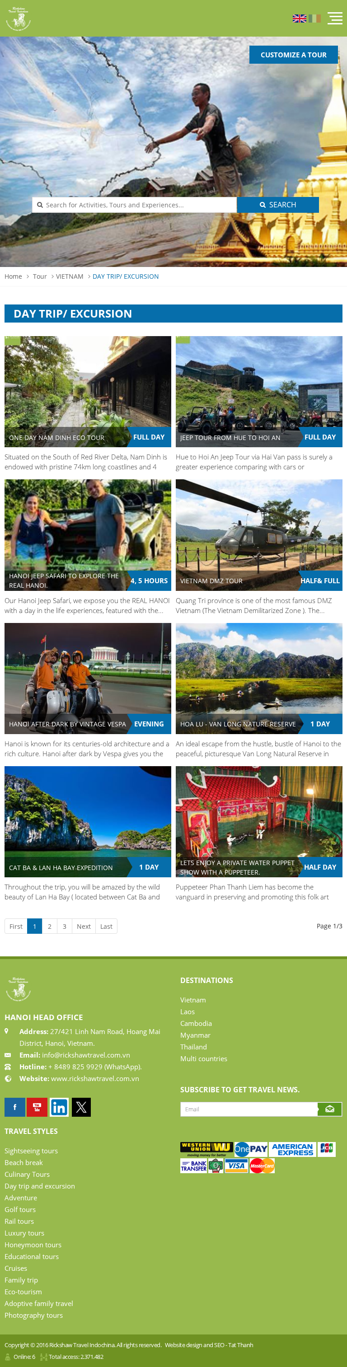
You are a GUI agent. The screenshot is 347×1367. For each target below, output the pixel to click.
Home (13, 276)
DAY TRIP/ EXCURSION (126, 276)
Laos (187, 1011)
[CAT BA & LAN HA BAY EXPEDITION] (88, 821)
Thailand (193, 1046)
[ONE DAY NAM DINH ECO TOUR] (88, 391)
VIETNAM (70, 276)
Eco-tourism (23, 1291)
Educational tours (32, 1256)
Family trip (21, 1279)
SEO (219, 1345)
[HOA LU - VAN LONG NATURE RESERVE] (259, 678)
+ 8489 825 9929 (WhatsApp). (94, 1066)
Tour (40, 276)
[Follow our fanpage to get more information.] (15, 1107)
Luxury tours (24, 1232)
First (16, 926)
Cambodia (196, 1023)
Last (106, 926)
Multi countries (203, 1058)
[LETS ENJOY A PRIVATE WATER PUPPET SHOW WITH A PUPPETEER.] (259, 821)
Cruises (16, 1268)
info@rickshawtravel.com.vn (85, 1054)
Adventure (21, 1197)
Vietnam (193, 999)
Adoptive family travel (39, 1303)
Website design (183, 1345)
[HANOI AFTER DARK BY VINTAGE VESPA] (88, 678)
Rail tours (19, 1221)
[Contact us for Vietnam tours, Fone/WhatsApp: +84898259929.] (206, 1154)
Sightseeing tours (31, 1150)
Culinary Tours (27, 1174)
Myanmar (195, 1034)
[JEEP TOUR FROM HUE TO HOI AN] (259, 391)
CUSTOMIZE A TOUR (294, 54)
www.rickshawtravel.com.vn (95, 1078)
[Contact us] (327, 1154)
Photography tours (34, 1315)
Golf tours (20, 1209)
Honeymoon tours (33, 1244)
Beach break (24, 1162)
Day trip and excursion (40, 1185)
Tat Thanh (240, 1345)
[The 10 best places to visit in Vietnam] (37, 1107)
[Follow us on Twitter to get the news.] (81, 1107)
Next (84, 926)
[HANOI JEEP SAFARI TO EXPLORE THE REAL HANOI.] (88, 534)
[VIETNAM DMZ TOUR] (259, 534)
